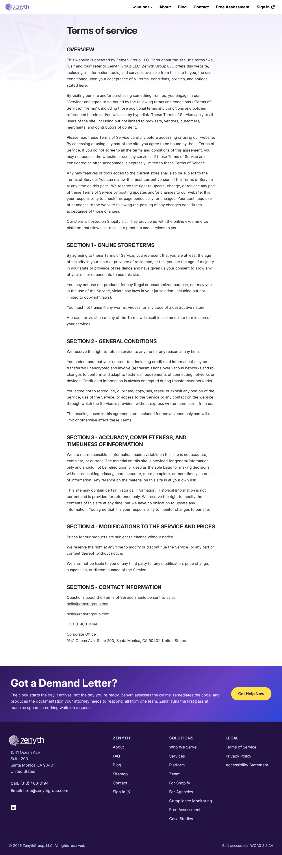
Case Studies (181, 818)
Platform (177, 765)
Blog (182, 7)
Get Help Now (251, 693)
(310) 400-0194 (34, 783)
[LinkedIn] (15, 807)
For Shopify (179, 783)
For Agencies (181, 792)
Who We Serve (183, 747)
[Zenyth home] (17, 7)
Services (177, 756)
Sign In (263, 7)
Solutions (141, 7)
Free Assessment (233, 7)
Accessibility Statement (247, 765)
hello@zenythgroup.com (88, 604)
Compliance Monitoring (190, 801)
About (165, 7)
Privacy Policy (238, 756)
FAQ (116, 756)
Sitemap (120, 774)
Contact (201, 7)
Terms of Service (241, 747)
